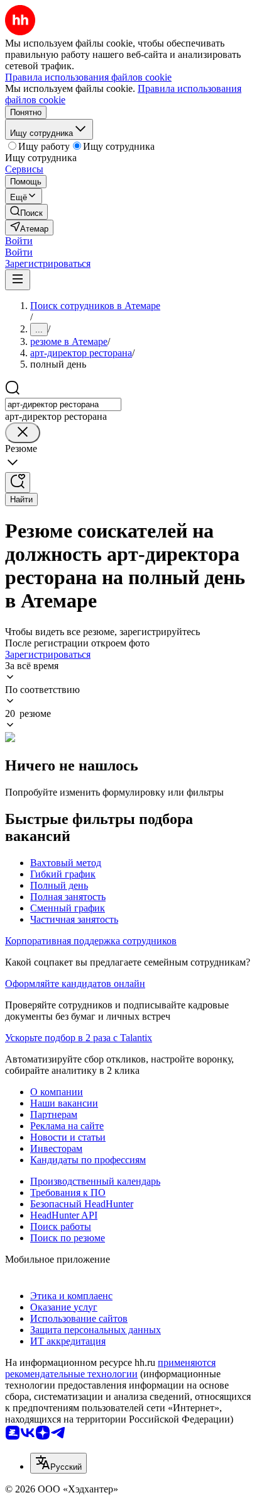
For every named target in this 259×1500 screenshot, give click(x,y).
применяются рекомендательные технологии (110, 1368)
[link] (26, 212)
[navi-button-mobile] (17, 279)
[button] (19, 240)
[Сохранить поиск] (17, 482)
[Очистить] (22, 432)
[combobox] (63, 404)
